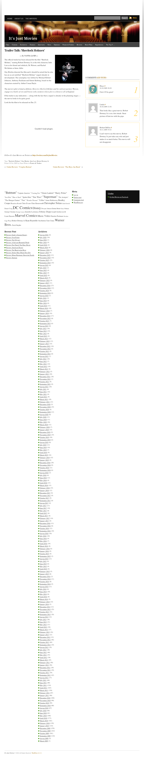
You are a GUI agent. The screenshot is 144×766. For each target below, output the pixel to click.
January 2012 (44, 665)
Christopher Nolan (52, 203)
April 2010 (43, 718)
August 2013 (44, 617)
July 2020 (43, 417)
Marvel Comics (26, 215)
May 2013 (43, 624)
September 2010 (45, 705)
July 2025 (43, 268)
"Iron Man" (7, 197)
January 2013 (44, 635)
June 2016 (43, 538)
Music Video (44, 215)
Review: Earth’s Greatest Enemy (16, 235)
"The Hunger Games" (12, 200)
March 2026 (44, 247)
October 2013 (44, 612)
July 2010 (43, 710)
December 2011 (45, 667)
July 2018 (43, 475)
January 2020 (44, 430)
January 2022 (44, 374)
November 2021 (45, 379)
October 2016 (44, 528)
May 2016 (43, 541)
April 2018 (43, 483)
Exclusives (23, 45)
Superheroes (99, 45)
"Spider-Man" (27, 197)
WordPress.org (78, 202)
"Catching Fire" (35, 193)
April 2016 (43, 543)
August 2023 (44, 326)
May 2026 (43, 242)
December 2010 (45, 698)
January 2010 (44, 726)
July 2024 (43, 298)
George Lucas (20, 212)
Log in (76, 195)
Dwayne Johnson (46, 208)
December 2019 (45, 432)
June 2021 (43, 392)
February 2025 (45, 280)
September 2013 (45, 614)
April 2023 (43, 336)
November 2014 (45, 579)
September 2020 (45, 412)
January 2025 (44, 283)
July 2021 (43, 389)
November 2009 (45, 731)
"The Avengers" (63, 197)
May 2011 (43, 685)
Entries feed (77, 197)
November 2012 (45, 640)
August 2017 (44, 503)
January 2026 (44, 252)
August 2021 (44, 387)
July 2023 (43, 328)
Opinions (57, 45)
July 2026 (43, 237)
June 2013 (43, 622)
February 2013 (45, 632)
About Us (18, 19)
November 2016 (45, 526)
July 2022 (43, 359)
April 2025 (43, 275)
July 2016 (43, 536)
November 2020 (45, 407)
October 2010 (44, 703)
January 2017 (44, 521)
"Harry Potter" (61, 192)
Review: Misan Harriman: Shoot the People (20, 255)
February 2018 (45, 488)
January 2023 (44, 344)
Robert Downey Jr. (43, 161)
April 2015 (43, 569)
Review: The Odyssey (13, 240)
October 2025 (44, 260)
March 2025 (44, 278)
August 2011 (44, 678)
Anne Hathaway (51, 200)
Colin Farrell (66, 203)
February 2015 (45, 571)
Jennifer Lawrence (32, 211)
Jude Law (33, 161)
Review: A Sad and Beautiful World (17, 242)
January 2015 (44, 574)
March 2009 (44, 741)
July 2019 (43, 445)
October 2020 (44, 409)
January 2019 (44, 460)
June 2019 (43, 447)
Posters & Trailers (68, 45)
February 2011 (45, 693)
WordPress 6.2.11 (37, 753)
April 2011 (43, 688)
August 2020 (44, 414)
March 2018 (44, 485)
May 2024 (43, 303)
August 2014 (44, 587)
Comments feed (79, 200)
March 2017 (44, 516)
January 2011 (44, 695)
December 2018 (45, 463)
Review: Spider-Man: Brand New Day (18, 252)
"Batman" (10, 192)
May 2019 (43, 450)
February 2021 (45, 402)
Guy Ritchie (25, 161)
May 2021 (43, 394)
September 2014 (45, 584)
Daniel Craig (8, 208)
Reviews (79, 45)
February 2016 (45, 549)
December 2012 (45, 637)
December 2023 (45, 316)
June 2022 (43, 361)
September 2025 (45, 263)
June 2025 (43, 270)
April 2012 (43, 657)
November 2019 (45, 435)
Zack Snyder (16, 225)
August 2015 (44, 559)
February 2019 (45, 457)
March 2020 (44, 425)
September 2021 (45, 384)
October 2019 (44, 437)
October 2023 (44, 321)
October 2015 (44, 554)
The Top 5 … (110, 45)
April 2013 (43, 627)
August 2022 (44, 356)
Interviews (41, 45)
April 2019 (43, 452)
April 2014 (43, 597)
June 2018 (43, 478)
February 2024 (45, 311)
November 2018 (45, 465)
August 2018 (44, 473)
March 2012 (44, 660)
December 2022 (45, 346)
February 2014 (45, 602)
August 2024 (44, 296)
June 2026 (43, 240)
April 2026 (43, 245)
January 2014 (44, 604)
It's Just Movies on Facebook (119, 197)
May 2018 (43, 480)
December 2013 (45, 607)
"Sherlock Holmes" (14, 161)
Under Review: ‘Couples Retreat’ (19, 167)
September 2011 (45, 675)
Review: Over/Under (13, 237)
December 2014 (45, 576)
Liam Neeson (9, 216)
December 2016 (45, 523)
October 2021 (44, 382)
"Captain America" (24, 193)
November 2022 (45, 349)
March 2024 (44, 308)
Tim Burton (42, 220)
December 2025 (45, 255)
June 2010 (43, 713)
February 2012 (45, 662)
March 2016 (44, 546)
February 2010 (45, 723)
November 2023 (45, 318)
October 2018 (44, 468)
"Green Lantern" (47, 193)
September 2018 (45, 470)
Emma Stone (56, 208)
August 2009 (44, 738)
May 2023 (43, 333)
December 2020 (45, 404)
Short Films (88, 45)
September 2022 (45, 354)
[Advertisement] (72, 6)
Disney (37, 208)
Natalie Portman (57, 216)
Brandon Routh (16, 203)
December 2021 (45, 376)
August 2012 (44, 647)
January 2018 (44, 490)
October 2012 (44, 642)
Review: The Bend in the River (16, 250)
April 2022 (43, 366)
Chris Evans (26, 203)
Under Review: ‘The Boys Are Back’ (67, 167)
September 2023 (45, 323)
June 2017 (43, 508)
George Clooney (9, 212)
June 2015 (43, 564)
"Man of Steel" (17, 197)
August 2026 (44, 235)
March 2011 (44, 690)
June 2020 (43, 419)
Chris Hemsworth (37, 203)
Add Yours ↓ (102, 78)
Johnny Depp (45, 211)
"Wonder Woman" (32, 200)
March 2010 (44, 721)
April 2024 (43, 306)
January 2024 (44, 313)
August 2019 (44, 442)
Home (9, 19)
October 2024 (44, 290)
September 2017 (45, 500)
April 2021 (43, 397)
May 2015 (43, 566)
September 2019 (45, 440)
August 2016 (44, 533)
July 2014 (43, 589)
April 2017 (43, 513)
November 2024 (45, 288)
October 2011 (44, 673)
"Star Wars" (37, 197)
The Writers (31, 19)
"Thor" (23, 200)
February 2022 (45, 371)
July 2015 (43, 561)
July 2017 (43, 506)
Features (32, 45)
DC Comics (22, 207)
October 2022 (44, 351)
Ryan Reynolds (31, 220)
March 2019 (44, 455)
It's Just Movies (23, 38)
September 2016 (45, 531)
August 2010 (44, 708)
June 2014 (43, 592)
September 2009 (45, 736)
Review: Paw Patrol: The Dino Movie (18, 245)
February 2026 (45, 250)
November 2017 (45, 495)
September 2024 (45, 293)
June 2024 (43, 301)
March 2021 (44, 399)
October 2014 (44, 581)
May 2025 (43, 273)
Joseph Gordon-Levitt (58, 212)
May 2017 (43, 511)
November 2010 (45, 700)
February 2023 (45, 341)
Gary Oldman (65, 208)
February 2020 (45, 427)
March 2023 (44, 339)
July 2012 (43, 650)
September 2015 (45, 556)
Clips (7, 45)
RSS (135, 18)
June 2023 (43, 331)
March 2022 (44, 369)
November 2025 (45, 258)
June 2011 (43, 683)
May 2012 (43, 655)
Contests (14, 45)
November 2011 (45, 670)
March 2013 (44, 630)
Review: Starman (11, 258)
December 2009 (45, 728)
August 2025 (44, 265)
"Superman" (50, 197)
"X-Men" (42, 200)
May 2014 (43, 594)
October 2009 (44, 733)
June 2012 (43, 652)
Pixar (9, 221)
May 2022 (43, 364)
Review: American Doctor (14, 247)
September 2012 (45, 645)
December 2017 (45, 493)
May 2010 (43, 716)
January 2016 (44, 551)
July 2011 (43, 680)
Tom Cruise (50, 220)
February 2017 (45, 518)
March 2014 (44, 599)
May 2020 (43, 422)
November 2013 (45, 609)
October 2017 (44, 498)
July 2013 (43, 619)
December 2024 (45, 285)
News (49, 45)
